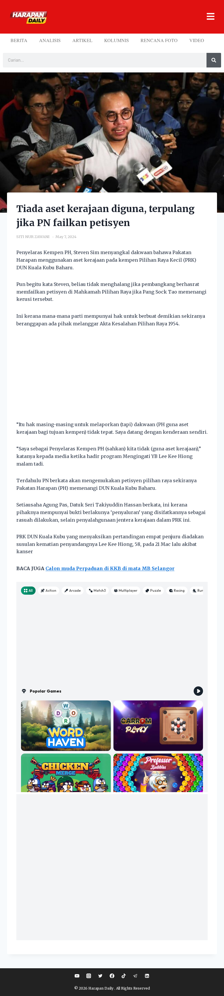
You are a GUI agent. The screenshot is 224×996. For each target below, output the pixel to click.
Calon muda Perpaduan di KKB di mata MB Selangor (110, 568)
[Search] (213, 60)
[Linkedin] (147, 976)
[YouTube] (77, 976)
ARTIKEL (82, 40)
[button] (133, 17)
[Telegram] (135, 976)
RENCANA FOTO (159, 40)
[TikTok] (123, 976)
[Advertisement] (112, 378)
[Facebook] (112, 976)
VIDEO (196, 40)
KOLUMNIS (116, 40)
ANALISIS (50, 40)
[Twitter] (100, 976)
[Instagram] (88, 976)
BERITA (18, 40)
